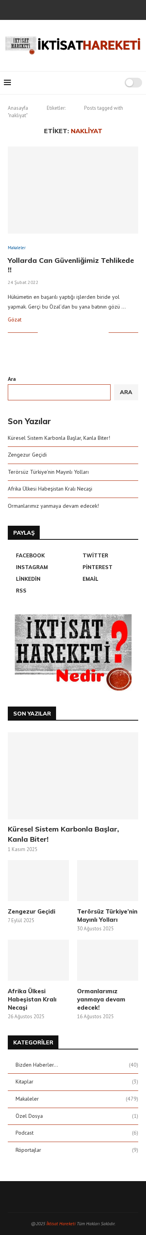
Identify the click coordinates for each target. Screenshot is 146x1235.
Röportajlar (77, 1149)
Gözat (14, 319)
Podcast (77, 1132)
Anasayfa (18, 108)
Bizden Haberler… (77, 1064)
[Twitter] (57, 9)
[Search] (116, 82)
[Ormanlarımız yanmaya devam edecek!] (107, 960)
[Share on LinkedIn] (78, 332)
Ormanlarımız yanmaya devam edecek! (53, 505)
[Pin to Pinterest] (70, 332)
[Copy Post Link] (94, 332)
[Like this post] (44, 332)
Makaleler (77, 1098)
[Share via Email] (102, 332)
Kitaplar (77, 1081)
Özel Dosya (77, 1115)
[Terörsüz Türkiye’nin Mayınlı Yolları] (107, 880)
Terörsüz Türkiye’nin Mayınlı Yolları (48, 471)
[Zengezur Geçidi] (38, 880)
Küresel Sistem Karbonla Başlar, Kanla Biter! (59, 437)
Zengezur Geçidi (27, 454)
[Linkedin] (89, 9)
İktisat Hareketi (61, 1223)
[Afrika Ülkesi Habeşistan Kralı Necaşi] (38, 960)
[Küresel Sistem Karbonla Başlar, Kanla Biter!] (73, 775)
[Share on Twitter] (62, 332)
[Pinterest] (78, 9)
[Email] (99, 9)
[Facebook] (47, 9)
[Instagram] (68, 9)
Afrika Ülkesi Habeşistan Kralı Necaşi (50, 488)
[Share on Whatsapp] (86, 332)
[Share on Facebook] (53, 332)
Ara (12, 378)
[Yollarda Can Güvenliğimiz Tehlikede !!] (73, 190)
